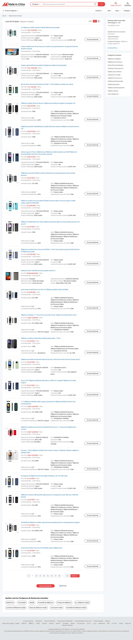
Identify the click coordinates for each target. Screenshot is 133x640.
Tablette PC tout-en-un (115, 78)
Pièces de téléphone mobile (38, 608)
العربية (94, 623)
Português (65, 623)
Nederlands (102, 623)
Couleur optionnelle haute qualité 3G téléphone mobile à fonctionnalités (43, 65)
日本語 (38, 623)
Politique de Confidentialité (64, 621)
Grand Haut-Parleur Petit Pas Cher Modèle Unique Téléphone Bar (41, 548)
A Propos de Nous (28, 621)
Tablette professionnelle (115, 81)
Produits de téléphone (64, 602)
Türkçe (121, 623)
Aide (108, 11)
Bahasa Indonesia (68, 625)
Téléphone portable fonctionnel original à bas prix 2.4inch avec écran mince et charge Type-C (50, 359)
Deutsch (58, 623)
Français (44, 623)
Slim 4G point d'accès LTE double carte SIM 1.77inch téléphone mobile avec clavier (47, 84)
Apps (117, 11)
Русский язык (81, 623)
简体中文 (24, 623)
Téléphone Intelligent (114, 59)
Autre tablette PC (113, 94)
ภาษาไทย (114, 623)
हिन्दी (108, 623)
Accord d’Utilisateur (49, 621)
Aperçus (107, 621)
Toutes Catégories (11, 11)
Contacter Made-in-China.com (83, 621)
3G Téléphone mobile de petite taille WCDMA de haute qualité (40, 27)
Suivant (75, 576)
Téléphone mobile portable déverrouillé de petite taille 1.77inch (40, 338)
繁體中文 (31, 623)
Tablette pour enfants (114, 72)
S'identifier (127, 5)
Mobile (32, 602)
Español (51, 623)
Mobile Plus (10, 602)
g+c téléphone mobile (82, 602)
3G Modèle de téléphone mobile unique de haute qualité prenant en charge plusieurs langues (50, 522)
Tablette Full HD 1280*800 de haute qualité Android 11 (38, 271)
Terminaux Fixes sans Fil (115, 68)
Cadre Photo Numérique (115, 65)
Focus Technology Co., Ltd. (65, 629)
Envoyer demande (92, 39)
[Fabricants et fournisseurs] (13, 4)
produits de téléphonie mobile (15, 608)
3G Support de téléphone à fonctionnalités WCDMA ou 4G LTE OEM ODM (44, 476)
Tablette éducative (113, 84)
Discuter (63, 586)
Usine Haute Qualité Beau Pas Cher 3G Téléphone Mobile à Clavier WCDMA (44, 289)
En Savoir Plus (113, 48)
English (17, 623)
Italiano (73, 623)
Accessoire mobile (56, 608)
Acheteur (98, 11)
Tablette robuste (113, 91)
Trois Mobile (22, 602)
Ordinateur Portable (114, 75)
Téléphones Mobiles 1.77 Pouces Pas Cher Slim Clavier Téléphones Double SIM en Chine (49, 315)
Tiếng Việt (128, 623)
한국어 (89, 623)
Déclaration (39, 621)
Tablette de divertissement (116, 88)
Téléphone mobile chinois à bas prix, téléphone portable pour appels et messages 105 (48, 103)
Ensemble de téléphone (45, 602)
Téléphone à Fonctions (115, 62)
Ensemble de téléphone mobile (76, 608)
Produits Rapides (98, 621)
